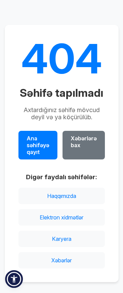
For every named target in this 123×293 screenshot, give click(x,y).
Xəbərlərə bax (84, 142)
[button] (14, 279)
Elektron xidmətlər (61, 217)
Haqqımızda (61, 195)
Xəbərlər (61, 260)
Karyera (61, 238)
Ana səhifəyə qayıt (38, 145)
